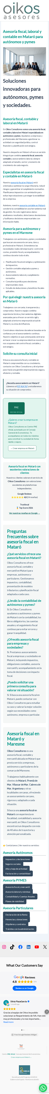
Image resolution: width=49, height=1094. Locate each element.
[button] (2, 1012)
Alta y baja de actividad (16, 868)
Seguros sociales (13, 864)
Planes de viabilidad (14, 901)
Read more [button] (8, 1022)
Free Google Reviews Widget (25, 1035)
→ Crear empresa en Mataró (22, 448)
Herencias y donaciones (16, 919)
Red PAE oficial (16, 409)
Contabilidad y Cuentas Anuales (20, 896)
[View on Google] (6, 1002)
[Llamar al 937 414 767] (24, 73)
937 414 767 (22, 386)
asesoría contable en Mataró (32, 205)
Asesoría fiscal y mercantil (17, 887)
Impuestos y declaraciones (17, 859)
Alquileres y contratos (15, 924)
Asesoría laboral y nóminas (17, 891)
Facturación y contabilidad (17, 873)
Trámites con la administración (19, 929)
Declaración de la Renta (16, 914)
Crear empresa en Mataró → (21, 1057)
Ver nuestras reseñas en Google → (24, 513)
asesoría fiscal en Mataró (22, 182)
